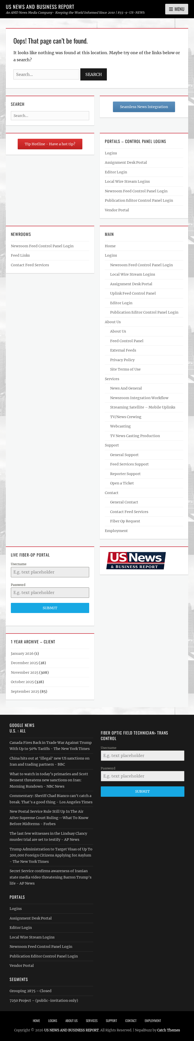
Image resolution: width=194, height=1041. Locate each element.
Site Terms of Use (125, 369)
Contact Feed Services (30, 265)
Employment (116, 530)
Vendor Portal (117, 210)
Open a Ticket (122, 483)
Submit (50, 608)
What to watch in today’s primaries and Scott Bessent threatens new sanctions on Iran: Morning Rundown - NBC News (49, 780)
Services (112, 379)
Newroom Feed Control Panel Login (136, 191)
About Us (113, 322)
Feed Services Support (129, 464)
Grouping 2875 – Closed (31, 991)
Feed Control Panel (126, 341)
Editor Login (116, 172)
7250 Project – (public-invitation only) (44, 1000)
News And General (126, 388)
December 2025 (24, 663)
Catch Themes (168, 1030)
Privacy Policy (122, 360)
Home (110, 246)
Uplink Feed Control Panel (133, 293)
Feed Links (20, 255)
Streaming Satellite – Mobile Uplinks (142, 407)
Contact (111, 493)
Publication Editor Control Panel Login (139, 200)
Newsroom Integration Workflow (139, 398)
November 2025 (24, 672)
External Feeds (123, 350)
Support (112, 445)
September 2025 (25, 691)
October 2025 (22, 682)
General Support (124, 455)
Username (19, 564)
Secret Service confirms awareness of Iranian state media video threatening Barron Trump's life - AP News (50, 877)
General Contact (124, 502)
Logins (111, 153)
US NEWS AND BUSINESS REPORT (40, 6)
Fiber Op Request (125, 521)
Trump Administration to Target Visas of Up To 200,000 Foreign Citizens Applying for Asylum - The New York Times (51, 855)
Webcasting (120, 426)
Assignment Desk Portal (126, 162)
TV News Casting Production (135, 436)
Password (18, 585)
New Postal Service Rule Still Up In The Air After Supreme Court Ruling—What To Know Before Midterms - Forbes (49, 817)
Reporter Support (125, 474)
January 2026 (22, 653)
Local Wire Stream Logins (127, 181)
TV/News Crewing (125, 417)
